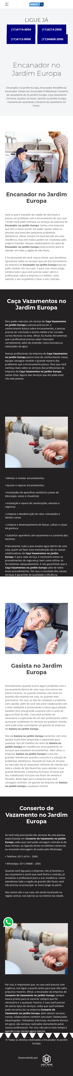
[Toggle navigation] (7, 4)
